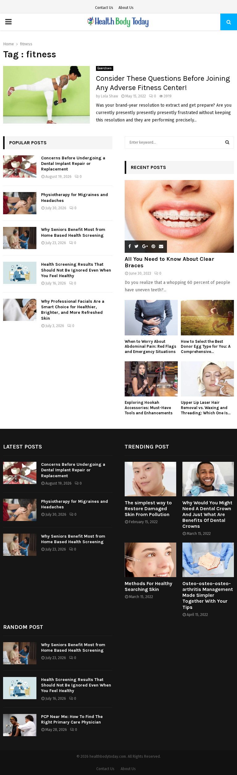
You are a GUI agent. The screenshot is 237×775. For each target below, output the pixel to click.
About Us (126, 8)
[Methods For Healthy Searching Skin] (150, 560)
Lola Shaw (109, 96)
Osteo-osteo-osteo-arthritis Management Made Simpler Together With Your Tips (207, 595)
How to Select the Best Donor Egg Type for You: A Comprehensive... (206, 346)
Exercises (105, 68)
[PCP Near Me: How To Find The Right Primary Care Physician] (19, 725)
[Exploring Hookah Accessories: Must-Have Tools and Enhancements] (151, 379)
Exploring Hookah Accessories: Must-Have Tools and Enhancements (149, 407)
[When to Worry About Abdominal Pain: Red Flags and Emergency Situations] (151, 317)
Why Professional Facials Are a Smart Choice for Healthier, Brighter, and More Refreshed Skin (72, 310)
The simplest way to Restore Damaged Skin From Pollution (148, 508)
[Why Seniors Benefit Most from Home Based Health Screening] (19, 238)
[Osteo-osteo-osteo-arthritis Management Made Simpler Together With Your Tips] (208, 560)
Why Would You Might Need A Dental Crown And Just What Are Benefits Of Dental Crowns (207, 514)
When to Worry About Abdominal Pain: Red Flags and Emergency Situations (150, 346)
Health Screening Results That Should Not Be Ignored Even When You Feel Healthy (76, 270)
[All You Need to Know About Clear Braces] (179, 216)
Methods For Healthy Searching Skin (148, 586)
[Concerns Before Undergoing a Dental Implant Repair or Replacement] (19, 166)
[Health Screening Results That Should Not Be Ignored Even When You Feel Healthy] (19, 273)
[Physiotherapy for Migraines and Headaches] (19, 203)
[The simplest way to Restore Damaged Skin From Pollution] (150, 479)
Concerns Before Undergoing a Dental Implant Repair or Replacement (73, 163)
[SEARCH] (227, 142)
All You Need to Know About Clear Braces (169, 262)
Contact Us (104, 8)
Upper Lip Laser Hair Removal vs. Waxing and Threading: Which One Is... (206, 407)
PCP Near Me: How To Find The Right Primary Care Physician (72, 719)
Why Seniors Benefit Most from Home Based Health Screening (73, 232)
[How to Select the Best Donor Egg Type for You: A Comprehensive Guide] (207, 317)
